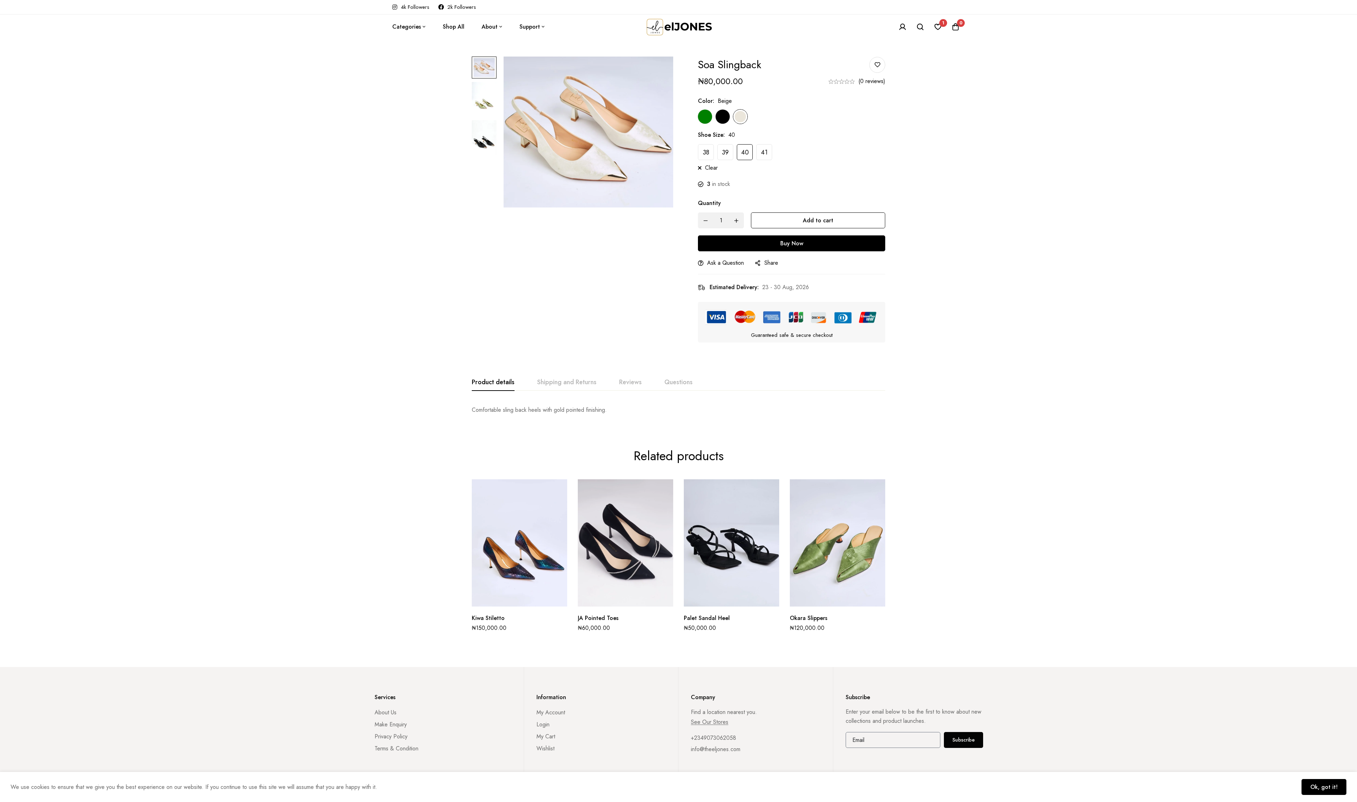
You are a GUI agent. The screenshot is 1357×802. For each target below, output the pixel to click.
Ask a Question (725, 263)
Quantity (709, 203)
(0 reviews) (871, 81)
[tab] (493, 382)
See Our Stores (709, 722)
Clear (711, 168)
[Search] (920, 27)
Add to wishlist (877, 65)
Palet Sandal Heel (707, 618)
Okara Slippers (808, 618)
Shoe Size (711, 135)
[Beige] (740, 116)
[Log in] (902, 27)
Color (706, 101)
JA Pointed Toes (598, 618)
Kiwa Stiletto (488, 618)
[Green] (705, 116)
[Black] (723, 116)
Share (771, 263)
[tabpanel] (678, 410)
